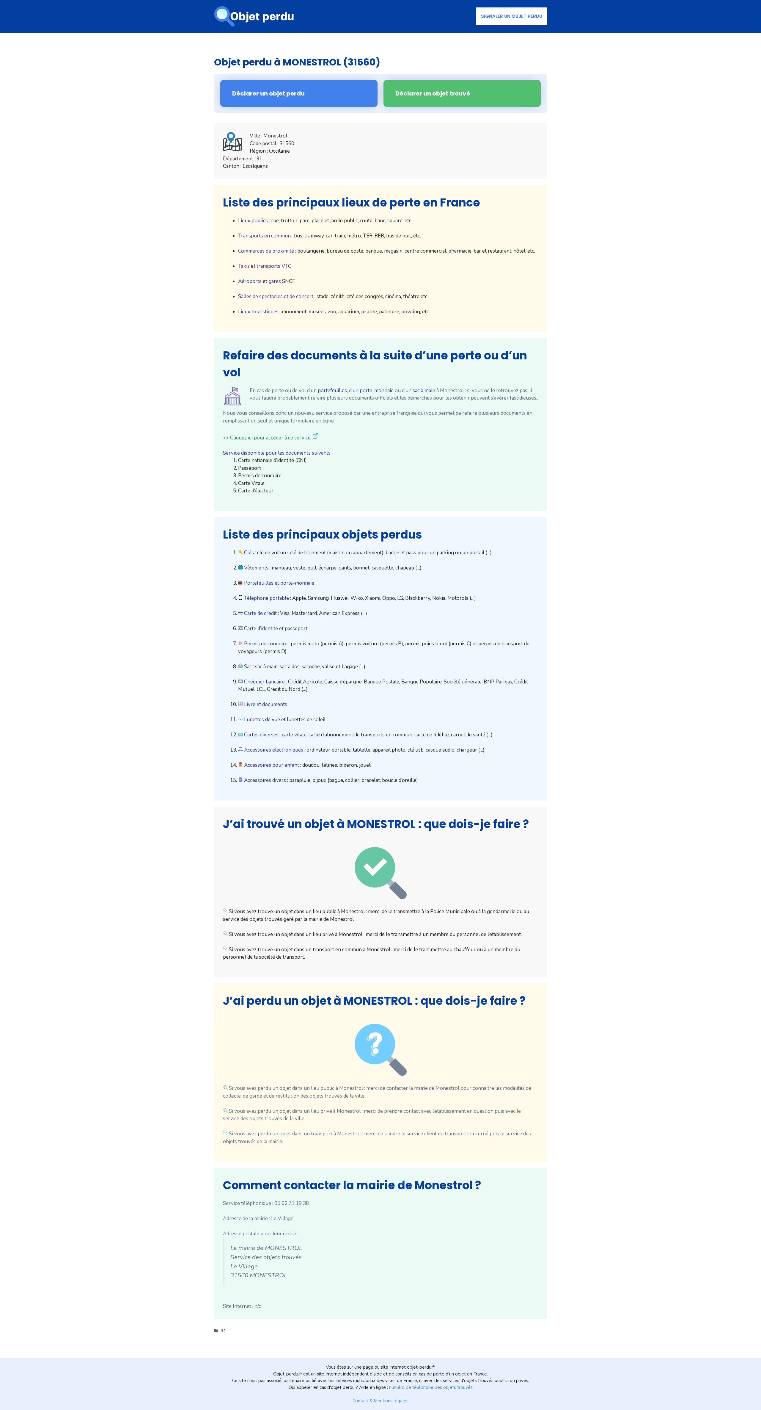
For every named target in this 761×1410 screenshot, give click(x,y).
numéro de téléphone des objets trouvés (431, 1387)
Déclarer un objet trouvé (432, 93)
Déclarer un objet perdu (268, 93)
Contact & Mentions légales (380, 1401)
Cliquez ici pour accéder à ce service (270, 437)
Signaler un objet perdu (511, 16)
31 (223, 1331)
